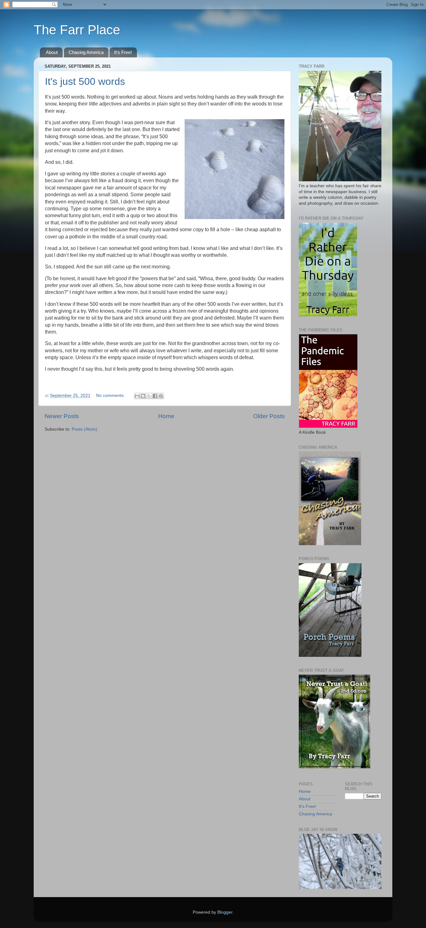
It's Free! (123, 52)
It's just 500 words (85, 81)
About (52, 52)
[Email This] (137, 396)
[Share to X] (149, 396)
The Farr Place (77, 29)
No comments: (111, 395)
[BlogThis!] (143, 396)
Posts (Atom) (84, 429)
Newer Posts (62, 416)
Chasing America (86, 52)
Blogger (224, 912)
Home (166, 416)
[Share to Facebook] (155, 396)
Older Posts (269, 416)
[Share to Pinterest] (161, 396)
